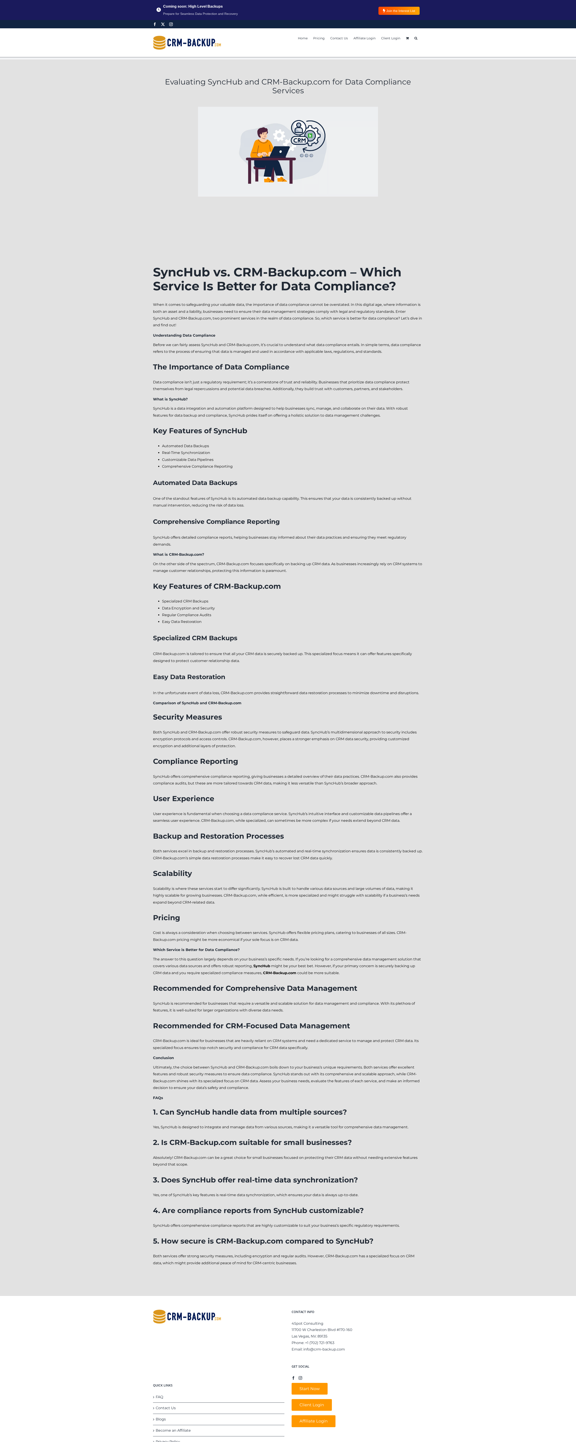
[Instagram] (171, 24)
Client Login (311, 1404)
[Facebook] (155, 24)
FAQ (159, 1397)
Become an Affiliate (173, 1430)
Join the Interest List (400, 11)
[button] (415, 38)
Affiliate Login (313, 1421)
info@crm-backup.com (324, 1349)
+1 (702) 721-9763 (319, 1343)
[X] (163, 24)
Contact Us (166, 1408)
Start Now (309, 1388)
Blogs (161, 1419)
